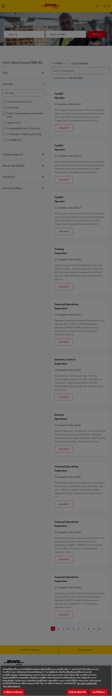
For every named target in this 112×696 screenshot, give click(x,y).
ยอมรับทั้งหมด (99, 692)
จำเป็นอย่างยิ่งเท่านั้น (77, 692)
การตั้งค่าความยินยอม (13, 692)
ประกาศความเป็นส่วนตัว (87, 683)
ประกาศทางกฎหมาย (11, 686)
